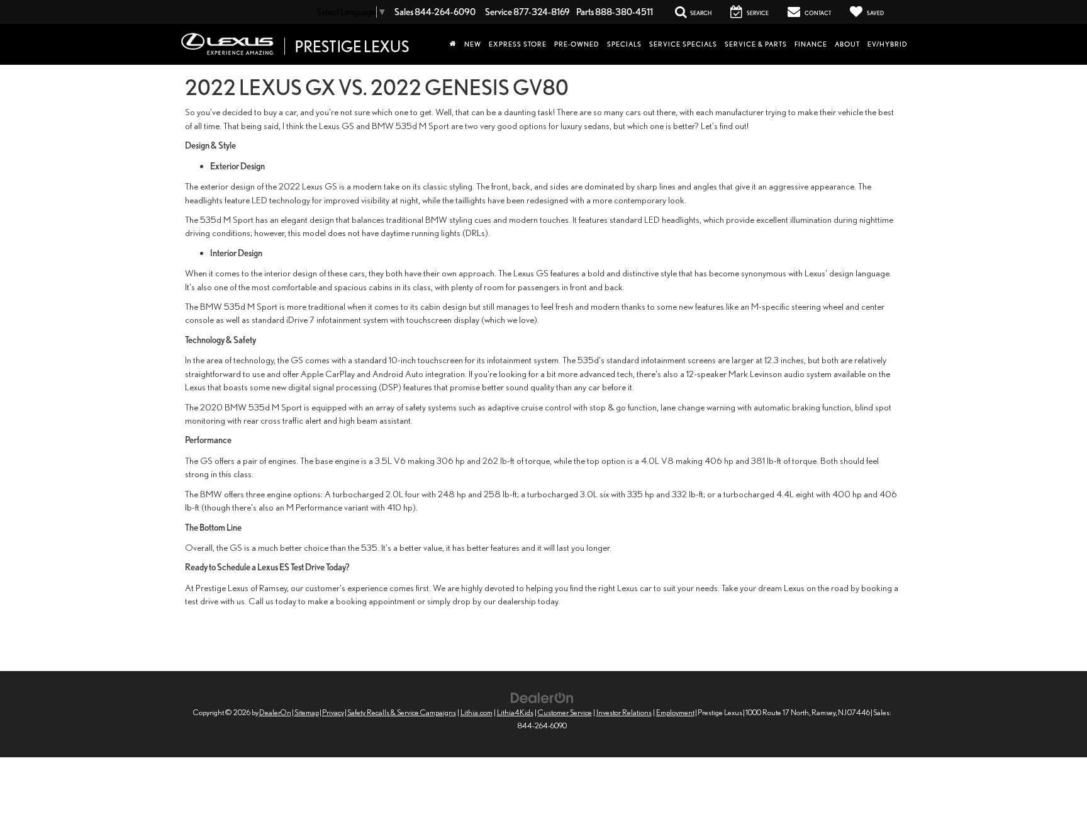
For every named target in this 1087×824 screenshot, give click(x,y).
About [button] (847, 44)
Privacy (333, 712)
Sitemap (306, 712)
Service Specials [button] (683, 44)
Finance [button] (810, 44)
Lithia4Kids (515, 712)
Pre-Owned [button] (576, 44)
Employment (675, 712)
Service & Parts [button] (756, 44)
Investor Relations (624, 712)
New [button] (472, 44)
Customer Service (565, 712)
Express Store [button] (518, 44)
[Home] (453, 44)
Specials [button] (624, 44)
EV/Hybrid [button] (887, 44)
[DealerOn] (542, 696)
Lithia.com (476, 712)
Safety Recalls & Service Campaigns (401, 712)
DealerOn (275, 712)
